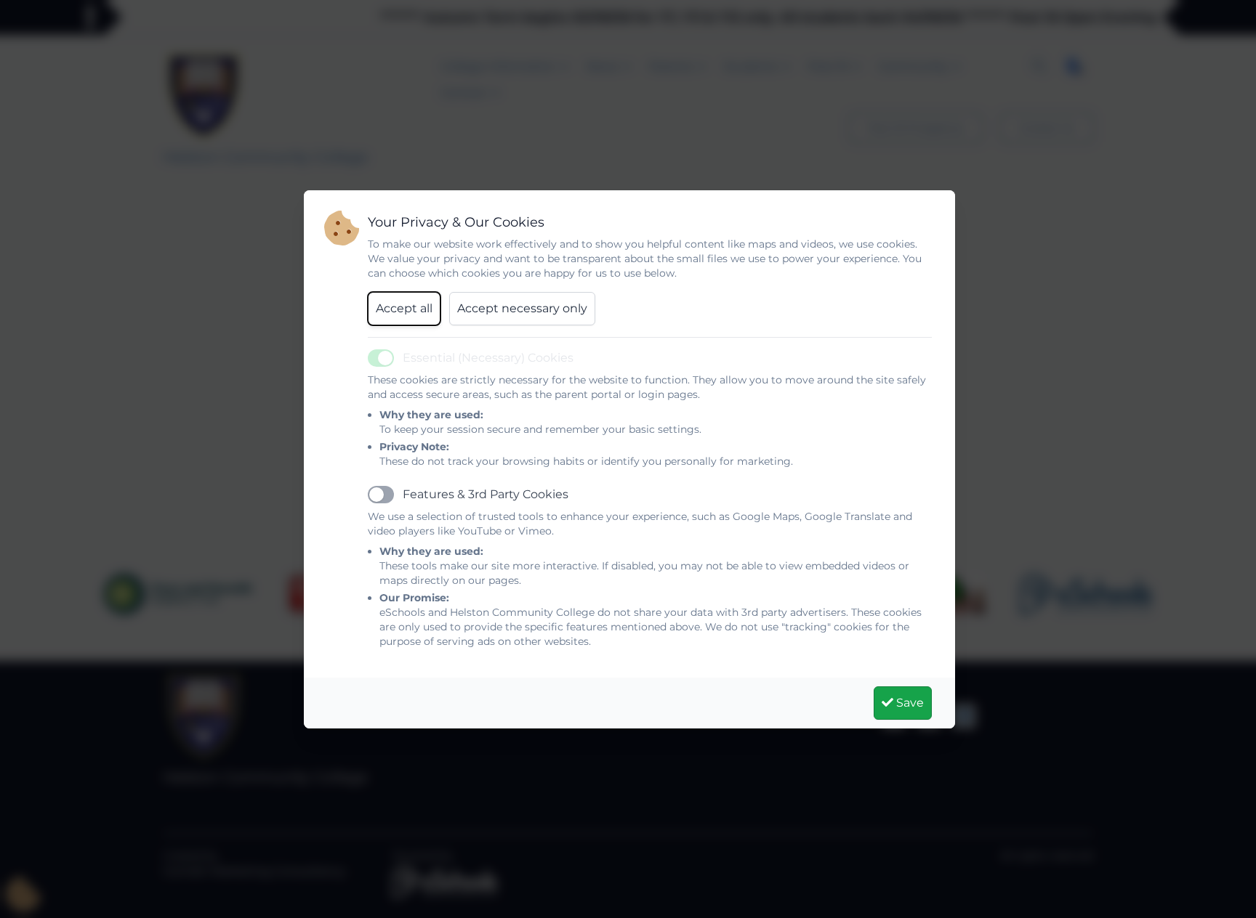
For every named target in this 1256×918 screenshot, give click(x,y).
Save (908, 703)
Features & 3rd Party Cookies (485, 494)
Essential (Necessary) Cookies (488, 358)
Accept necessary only (522, 308)
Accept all (404, 308)
